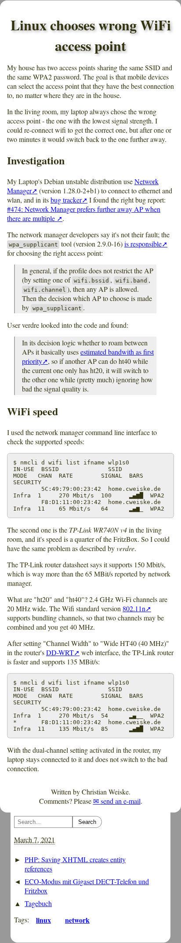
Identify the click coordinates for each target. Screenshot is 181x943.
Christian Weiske (105, 791)
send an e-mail (121, 800)
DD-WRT (60, 652)
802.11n (134, 608)
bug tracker (66, 199)
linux (43, 920)
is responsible (143, 243)
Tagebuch (38, 903)
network (77, 920)
